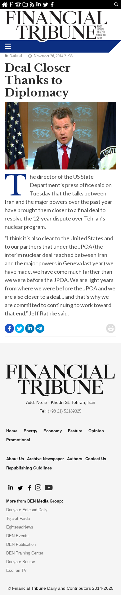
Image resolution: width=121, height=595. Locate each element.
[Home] (56, 24)
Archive (25, 4)
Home (4, 4)
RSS (32, 4)
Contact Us (18, 4)
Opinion (96, 431)
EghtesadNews (19, 527)
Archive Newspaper (45, 458)
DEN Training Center (24, 553)
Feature (75, 431)
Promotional (18, 440)
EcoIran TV (16, 570)
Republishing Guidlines (29, 468)
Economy (52, 431)
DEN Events (17, 535)
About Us (11, 4)
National (16, 56)
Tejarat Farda (18, 518)
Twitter (45, 4)
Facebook (52, 4)
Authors (74, 458)
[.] (10, 488)
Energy (30, 431)
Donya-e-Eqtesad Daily (26, 509)
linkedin (39, 4)
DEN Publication (21, 544)
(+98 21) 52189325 (64, 411)
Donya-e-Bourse (20, 561)
